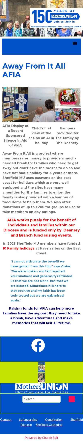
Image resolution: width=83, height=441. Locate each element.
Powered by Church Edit (41, 437)
